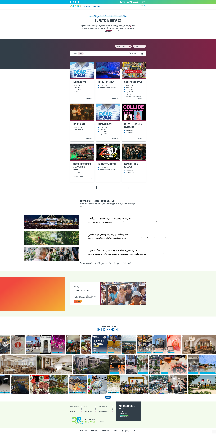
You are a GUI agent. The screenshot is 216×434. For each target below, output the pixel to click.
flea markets (109, 30)
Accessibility (102, 421)
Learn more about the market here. (137, 254)
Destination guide (87, 6)
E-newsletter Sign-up (97, 6)
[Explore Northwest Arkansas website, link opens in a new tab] (116, 430)
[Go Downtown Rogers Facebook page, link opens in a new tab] (94, 430)
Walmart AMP (131, 221)
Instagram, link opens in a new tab (73, 2)
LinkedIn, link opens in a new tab (78, 2)
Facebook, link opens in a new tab (70, 2)
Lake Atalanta (176, 237)
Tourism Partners (88, 409)
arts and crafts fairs (129, 26)
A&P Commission (102, 406)
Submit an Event (88, 411)
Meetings (100, 409)
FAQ (85, 406)
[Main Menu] (145, 6)
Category (136, 46)
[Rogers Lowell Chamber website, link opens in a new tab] (83, 430)
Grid (81, 53)
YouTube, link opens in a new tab (75, 2)
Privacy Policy (102, 419)
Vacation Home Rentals (104, 411)
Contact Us (72, 409)
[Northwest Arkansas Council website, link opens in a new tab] (105, 430)
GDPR (101, 420)
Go (142, 53)
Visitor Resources (74, 406)
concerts (113, 26)
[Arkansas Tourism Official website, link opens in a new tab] (125, 430)
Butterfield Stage (120, 221)
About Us (72, 411)
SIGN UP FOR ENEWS (123, 416)
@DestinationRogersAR (108, 326)
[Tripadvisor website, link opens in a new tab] (134, 430)
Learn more (78, 301)
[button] (89, 188)
